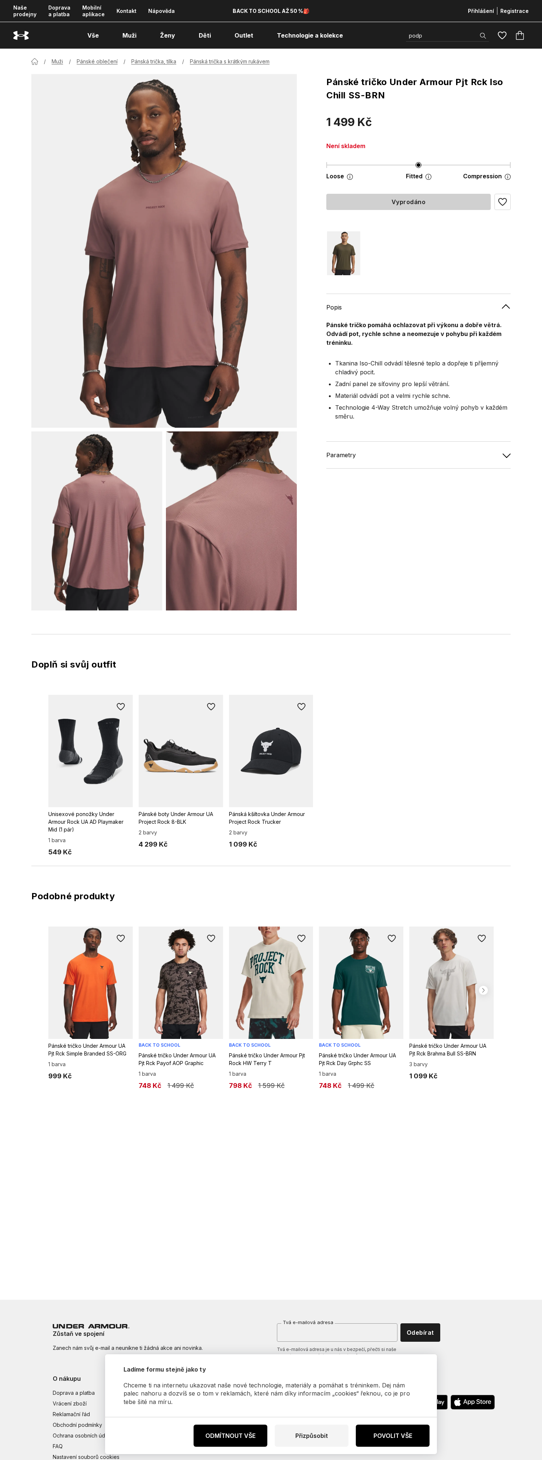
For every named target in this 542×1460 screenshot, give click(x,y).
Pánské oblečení (97, 61)
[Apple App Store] (473, 1402)
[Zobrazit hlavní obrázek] (164, 251)
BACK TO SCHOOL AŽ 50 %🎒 (271, 11)
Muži (57, 61)
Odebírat (420, 1332)
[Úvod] (34, 61)
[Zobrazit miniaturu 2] (231, 520)
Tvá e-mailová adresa (308, 1322)
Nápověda (161, 11)
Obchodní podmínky (77, 1425)
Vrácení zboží (70, 1403)
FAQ (58, 1446)
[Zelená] (343, 253)
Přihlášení (481, 11)
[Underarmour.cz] (21, 35)
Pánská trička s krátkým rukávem (230, 61)
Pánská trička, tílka (153, 61)
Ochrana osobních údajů (82, 1435)
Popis (334, 307)
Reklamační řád (71, 1414)
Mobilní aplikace (93, 10)
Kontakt (126, 11)
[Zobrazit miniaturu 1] (96, 520)
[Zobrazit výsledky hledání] (483, 36)
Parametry (341, 455)
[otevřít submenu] (105, 35)
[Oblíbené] (502, 35)
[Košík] (519, 35)
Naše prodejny (25, 10)
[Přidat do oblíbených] (121, 707)
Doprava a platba (59, 10)
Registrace (514, 11)
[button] (502, 202)
